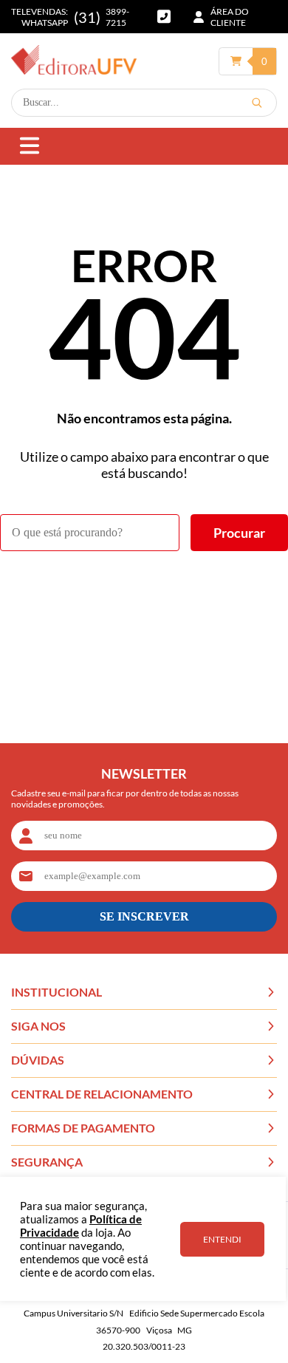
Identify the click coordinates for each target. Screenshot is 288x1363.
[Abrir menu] (29, 146)
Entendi (222, 1239)
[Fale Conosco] (164, 16)
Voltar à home (144, 591)
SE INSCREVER (144, 916)
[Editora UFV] (74, 61)
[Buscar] (257, 102)
